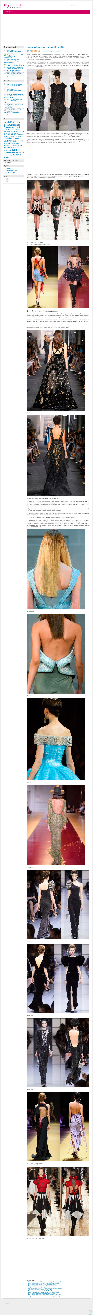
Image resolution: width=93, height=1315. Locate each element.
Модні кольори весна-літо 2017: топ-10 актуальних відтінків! (43, 1283)
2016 (15, 122)
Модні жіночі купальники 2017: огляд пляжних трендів (42, 1284)
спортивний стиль (14, 147)
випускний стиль (11, 134)
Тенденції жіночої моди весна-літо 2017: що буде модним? (43, 1291)
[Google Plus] (39, 51)
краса (6, 143)
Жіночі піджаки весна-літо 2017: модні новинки (40, 1289)
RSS (7, 181)
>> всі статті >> (8, 76)
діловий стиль (13, 138)
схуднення (8, 152)
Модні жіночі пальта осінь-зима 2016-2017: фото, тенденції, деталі (45, 1296)
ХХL (9, 125)
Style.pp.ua (13, 5)
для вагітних (13, 136)
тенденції (16, 152)
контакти (8, 1303)
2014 (5, 122)
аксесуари (15, 125)
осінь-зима (14, 143)
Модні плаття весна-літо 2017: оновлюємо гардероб (41, 1293)
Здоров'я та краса (11, 170)
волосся (21, 134)
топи (22, 152)
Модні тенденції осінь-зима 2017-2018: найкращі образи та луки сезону (14, 96)
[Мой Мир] (36, 51)
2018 (5, 125)
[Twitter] (31, 51)
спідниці (7, 150)
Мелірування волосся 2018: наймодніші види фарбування (13, 56)
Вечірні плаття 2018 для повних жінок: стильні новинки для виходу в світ (12, 111)
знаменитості (17, 141)
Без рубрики (9, 168)
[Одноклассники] (33, 51)
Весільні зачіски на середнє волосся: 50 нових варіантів (15, 68)
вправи (6, 136)
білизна (11, 127)
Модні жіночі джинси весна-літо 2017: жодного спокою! (42, 1285)
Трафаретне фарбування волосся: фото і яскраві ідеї (15, 74)
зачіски (8, 140)
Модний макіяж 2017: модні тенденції (38, 1287)
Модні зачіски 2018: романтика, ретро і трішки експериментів (13, 52)
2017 (57, 51)
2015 (10, 122)
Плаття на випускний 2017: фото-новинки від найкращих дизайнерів (46, 1282)
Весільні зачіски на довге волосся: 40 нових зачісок (14, 71)
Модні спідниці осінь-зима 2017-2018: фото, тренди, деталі (13, 85)
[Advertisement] (46, 30)
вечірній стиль (11, 131)
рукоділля (7, 147)
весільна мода (14, 129)
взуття (21, 131)
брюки (6, 127)
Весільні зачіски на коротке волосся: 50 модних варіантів (15, 64)
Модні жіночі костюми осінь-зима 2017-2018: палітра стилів (13, 101)
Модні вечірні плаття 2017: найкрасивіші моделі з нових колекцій (45, 1294)
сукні (60, 51)
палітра (6, 146)
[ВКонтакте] (28, 51)
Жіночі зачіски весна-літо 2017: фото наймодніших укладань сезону (45, 1288)
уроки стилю (8, 155)
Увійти (7, 179)
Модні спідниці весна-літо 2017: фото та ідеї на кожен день (43, 1292)
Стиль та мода (49, 51)
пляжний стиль (16, 146)
